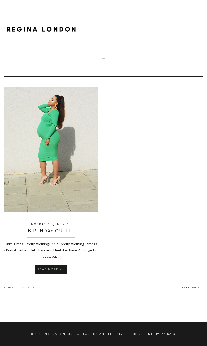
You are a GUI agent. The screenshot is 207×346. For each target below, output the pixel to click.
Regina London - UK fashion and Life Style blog (91, 334)
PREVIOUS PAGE (20, 287)
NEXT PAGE (191, 287)
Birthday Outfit (51, 230)
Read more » (50, 269)
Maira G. (168, 334)
